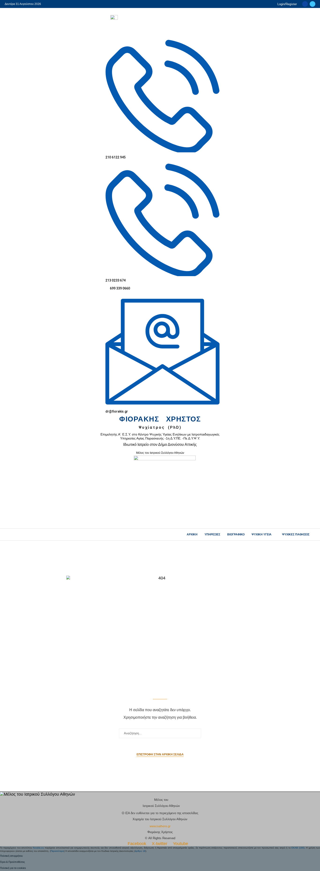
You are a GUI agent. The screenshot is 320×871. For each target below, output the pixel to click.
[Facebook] (305, 4)
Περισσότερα (57, 851)
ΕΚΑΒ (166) (298, 847)
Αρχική (192, 534)
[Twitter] (312, 4)
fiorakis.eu (38, 847)
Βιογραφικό (236, 534)
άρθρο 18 (140, 851)
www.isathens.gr (160, 826)
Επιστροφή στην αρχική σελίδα (160, 754)
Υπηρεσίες (212, 534)
